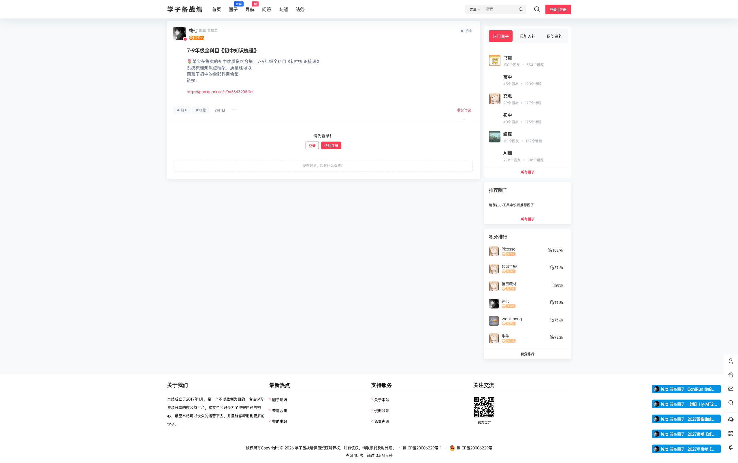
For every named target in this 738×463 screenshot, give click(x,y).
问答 (266, 9)
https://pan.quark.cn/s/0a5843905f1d (220, 91)
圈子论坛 (279, 399)
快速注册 (331, 146)
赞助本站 (279, 421)
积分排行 (527, 353)
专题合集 (279, 410)
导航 (250, 7)
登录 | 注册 (558, 9)
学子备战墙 (304, 447)
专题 (283, 9)
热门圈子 (501, 36)
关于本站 (381, 399)
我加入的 (527, 36)
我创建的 (554, 36)
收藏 (202, 110)
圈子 (233, 7)
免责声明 (381, 421)
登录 (312, 146)
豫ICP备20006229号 (474, 447)
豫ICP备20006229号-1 (422, 447)
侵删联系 (381, 410)
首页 (216, 9)
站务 (300, 9)
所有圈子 (527, 172)
